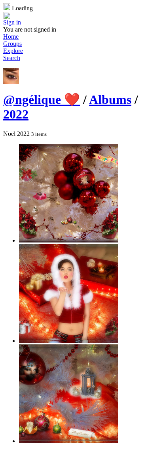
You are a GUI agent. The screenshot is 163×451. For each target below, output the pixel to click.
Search (11, 57)
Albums (110, 99)
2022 (15, 114)
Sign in (12, 22)
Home (11, 36)
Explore (13, 50)
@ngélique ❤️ (41, 99)
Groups (12, 43)
